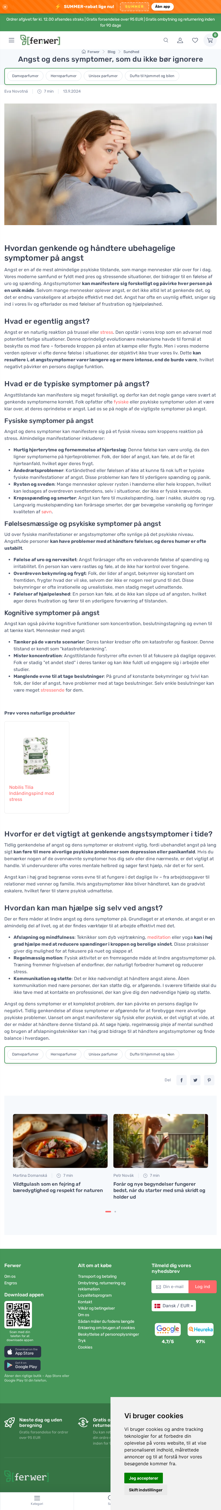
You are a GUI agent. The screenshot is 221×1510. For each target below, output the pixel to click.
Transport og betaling (97, 1276)
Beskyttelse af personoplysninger (108, 1334)
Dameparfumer (25, 76)
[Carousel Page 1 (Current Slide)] (108, 1211)
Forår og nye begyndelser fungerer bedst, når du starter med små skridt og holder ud (159, 1190)
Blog (111, 52)
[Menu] (11, 40)
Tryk (82, 1340)
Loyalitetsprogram (95, 1295)
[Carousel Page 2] (115, 1211)
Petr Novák (123, 1175)
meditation (159, 937)
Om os (10, 1276)
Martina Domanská (30, 1175)
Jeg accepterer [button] (143, 1478)
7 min (48, 91)
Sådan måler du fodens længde (106, 1321)
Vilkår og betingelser (96, 1308)
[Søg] (166, 40)
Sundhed (131, 52)
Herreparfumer (64, 76)
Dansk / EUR (176, 1305)
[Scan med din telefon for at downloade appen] (19, 1314)
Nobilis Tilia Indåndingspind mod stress (31, 793)
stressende (52, 690)
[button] (22, 1351)
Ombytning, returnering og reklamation (101, 1286)
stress (106, 332)
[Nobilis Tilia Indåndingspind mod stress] (36, 752)
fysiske (121, 402)
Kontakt (85, 1302)
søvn (46, 511)
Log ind (202, 1286)
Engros (10, 1283)
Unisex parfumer (103, 76)
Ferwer (93, 52)
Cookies (85, 1347)
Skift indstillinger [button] (146, 1489)
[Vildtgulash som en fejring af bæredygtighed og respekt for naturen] (60, 1141)
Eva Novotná (16, 91)
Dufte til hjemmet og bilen (152, 76)
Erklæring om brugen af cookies (106, 1327)
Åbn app (162, 6)
